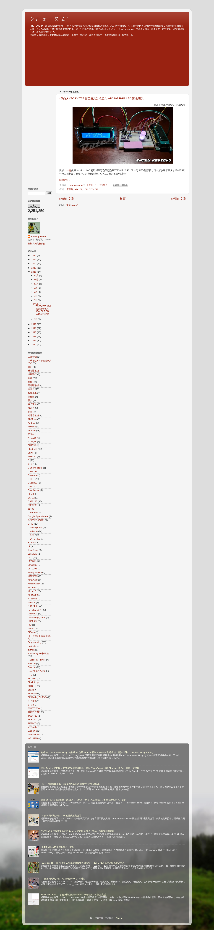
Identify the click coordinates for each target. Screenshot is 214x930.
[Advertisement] (107, 60)
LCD (86, 189)
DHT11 (31, 479)
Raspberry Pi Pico (37, 660)
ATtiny (31, 434)
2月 (36, 319)
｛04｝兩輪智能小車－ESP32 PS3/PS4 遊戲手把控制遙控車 (70, 784)
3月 (36, 300)
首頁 (123, 198)
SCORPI (32, 678)
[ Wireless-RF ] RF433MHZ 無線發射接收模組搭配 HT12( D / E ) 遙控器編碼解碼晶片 (82, 863)
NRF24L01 (33, 606)
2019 (34, 268)
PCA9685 (32, 621)
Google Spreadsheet (38, 516)
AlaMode (32, 419)
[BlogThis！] (117, 185)
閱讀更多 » (64, 180)
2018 (34, 272)
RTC (30, 675)
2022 (34, 255)
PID (29, 625)
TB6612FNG (34, 712)
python (31, 650)
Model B (32, 591)
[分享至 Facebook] (123, 185)
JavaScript (33, 550)
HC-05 (31, 535)
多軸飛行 (32, 374)
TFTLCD (32, 723)
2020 (34, 263)
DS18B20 (32, 483)
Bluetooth (32, 449)
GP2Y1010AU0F (36, 520)
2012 (34, 345)
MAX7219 (33, 580)
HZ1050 (32, 542)
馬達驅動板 (33, 385)
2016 (34, 328)
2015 (34, 332)
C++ (30, 464)
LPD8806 (32, 565)
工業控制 (32, 357)
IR (29, 546)
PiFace (31, 632)
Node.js (31, 602)
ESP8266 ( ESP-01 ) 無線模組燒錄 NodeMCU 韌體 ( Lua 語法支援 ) (74, 894)
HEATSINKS (34, 539)
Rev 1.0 (32, 663)
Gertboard (33, 512)
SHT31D (32, 686)
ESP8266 (32, 501)
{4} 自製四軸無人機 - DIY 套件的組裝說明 (61, 815)
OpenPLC (33, 614)
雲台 (30, 400)
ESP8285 (32, 505)
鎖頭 (30, 412)
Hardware (33, 531)
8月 (36, 292)
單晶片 (70, 189)
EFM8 (31, 494)
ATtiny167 (33, 438)
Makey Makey (35, 572)
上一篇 (67, 170)
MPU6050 (33, 595)
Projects (32, 646)
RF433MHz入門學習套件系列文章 (57, 847)
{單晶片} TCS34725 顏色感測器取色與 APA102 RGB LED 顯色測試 (101, 98)
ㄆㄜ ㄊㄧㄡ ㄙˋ (48, 19)
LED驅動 (32, 561)
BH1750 (32, 445)
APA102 (78, 189)
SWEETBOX (34, 708)
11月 (36, 279)
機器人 (31, 408)
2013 (34, 340)
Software (32, 693)
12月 (36, 275)
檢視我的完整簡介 (36, 243)
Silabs (31, 690)
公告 (30, 367)
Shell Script (33, 682)
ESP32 (31, 498)
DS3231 (32, 486)
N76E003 (32, 599)
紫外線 (31, 397)
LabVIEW (32, 554)
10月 (36, 284)
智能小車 (32, 393)
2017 (34, 324)
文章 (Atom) (72, 205)
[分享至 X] (120, 185)
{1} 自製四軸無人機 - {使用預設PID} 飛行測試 (63, 879)
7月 (36, 296)
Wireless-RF (34, 734)
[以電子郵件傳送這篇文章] (114, 185)
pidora (31, 628)
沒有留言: (104, 185)
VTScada (32, 727)
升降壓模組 (33, 370)
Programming (34, 642)
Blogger (119, 918)
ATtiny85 (32, 441)
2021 (34, 259)
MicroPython (34, 584)
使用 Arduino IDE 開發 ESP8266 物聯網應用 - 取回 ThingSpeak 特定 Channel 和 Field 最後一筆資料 (90, 768)
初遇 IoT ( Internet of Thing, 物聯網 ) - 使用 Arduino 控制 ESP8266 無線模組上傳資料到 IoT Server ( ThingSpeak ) (97, 752)
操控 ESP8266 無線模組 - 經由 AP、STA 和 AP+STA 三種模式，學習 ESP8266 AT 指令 (83, 800)
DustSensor (33, 490)
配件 (30, 382)
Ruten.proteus (38, 236)
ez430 (31, 509)
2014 (34, 336)
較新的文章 (66, 198)
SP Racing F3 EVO (37, 697)
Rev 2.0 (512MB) (36, 671)
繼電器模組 (33, 415)
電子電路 (32, 404)
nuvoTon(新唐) (35, 610)
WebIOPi (32, 731)
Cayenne (32, 475)
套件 (30, 378)
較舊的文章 (178, 198)
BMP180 (32, 456)
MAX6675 (33, 576)
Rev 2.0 (32, 667)
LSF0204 (32, 569)
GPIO (30, 524)
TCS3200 (32, 719)
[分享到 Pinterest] (126, 185)
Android (32, 423)
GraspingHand (35, 527)
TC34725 (93, 189)
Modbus (32, 587)
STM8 (31, 705)
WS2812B (33, 738)
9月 (36, 288)
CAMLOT (32, 471)
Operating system (36, 617)
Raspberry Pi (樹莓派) (39, 653)
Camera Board (35, 468)
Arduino (32, 430)
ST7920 (32, 701)
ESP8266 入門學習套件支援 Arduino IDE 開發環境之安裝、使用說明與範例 (77, 831)
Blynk (30, 453)
